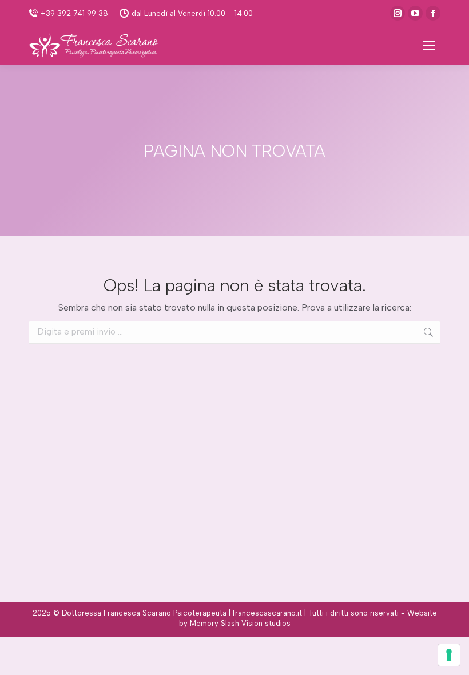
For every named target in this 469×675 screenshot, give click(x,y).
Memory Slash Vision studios (240, 623)
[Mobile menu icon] (429, 45)
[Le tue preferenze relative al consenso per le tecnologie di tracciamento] (449, 655)
